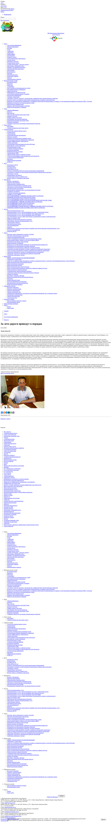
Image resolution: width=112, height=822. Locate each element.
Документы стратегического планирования (19, 187)
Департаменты (11, 134)
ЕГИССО (10, 162)
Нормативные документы (14, 175)
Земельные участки (9, 477)
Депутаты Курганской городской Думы (18, 114)
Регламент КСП (11, 168)
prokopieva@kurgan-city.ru (12, 811)
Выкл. (13, 8)
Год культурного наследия (11, 470)
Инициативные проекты (14, 79)
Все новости (7, 431)
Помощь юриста (8, 508)
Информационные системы (15, 151)
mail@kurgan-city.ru (10, 803)
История (9, 48)
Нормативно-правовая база (14, 295)
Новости (9, 111)
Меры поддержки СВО (13, 218)
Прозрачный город (12, 74)
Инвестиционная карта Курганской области (19, 262)
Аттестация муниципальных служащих (18, 94)
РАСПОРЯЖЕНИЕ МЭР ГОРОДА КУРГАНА (20, 204)
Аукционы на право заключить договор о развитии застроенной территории (28, 249)
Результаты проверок (13, 150)
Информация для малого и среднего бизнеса (16, 479)
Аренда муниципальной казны (16, 237)
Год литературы (8, 471)
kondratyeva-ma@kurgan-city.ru (13, 816)
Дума (5, 108)
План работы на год (12, 169)
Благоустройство (8, 461)
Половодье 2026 (8, 507)
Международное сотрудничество (13, 486)
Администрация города (10, 433)
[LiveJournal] (9, 413)
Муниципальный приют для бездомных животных (18, 492)
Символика (10, 51)
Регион (6, 519)
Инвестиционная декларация (15, 264)
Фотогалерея (10, 70)
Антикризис (7, 452)
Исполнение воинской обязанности (14, 480)
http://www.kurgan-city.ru (7, 373)
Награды (9, 73)
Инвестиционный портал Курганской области (20, 277)
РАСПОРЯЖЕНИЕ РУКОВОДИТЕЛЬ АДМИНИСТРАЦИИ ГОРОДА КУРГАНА (30, 206)
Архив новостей (8, 526)
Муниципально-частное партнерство (17, 283)
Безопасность (7, 458)
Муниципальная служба (10, 80)
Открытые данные (9, 299)
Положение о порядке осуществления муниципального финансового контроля (29, 172)
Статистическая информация (15, 157)
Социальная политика (10, 449)
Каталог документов (13, 181)
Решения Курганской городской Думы (18, 120)
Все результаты (5, 20)
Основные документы (13, 191)
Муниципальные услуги (11, 489)
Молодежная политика (10, 488)
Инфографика (11, 54)
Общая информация (12, 46)
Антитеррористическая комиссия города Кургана (21, 144)
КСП (5, 163)
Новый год (7, 496)
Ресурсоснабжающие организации (16, 281)
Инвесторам (7, 256)
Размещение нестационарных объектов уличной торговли (23, 247)
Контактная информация (14, 95)
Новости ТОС (8, 493)
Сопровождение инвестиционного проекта (19, 271)
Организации (11, 55)
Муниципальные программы (15, 188)
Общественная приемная (14, 160)
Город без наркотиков (10, 451)
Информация (7, 14)
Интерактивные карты (13, 302)
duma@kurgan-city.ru (10, 807)
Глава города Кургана (10, 434)
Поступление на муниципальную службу (18, 88)
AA (2, 5)
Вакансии (10, 83)
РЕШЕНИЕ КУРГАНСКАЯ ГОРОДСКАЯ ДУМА (21, 197)
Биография (10, 126)
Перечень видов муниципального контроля (19, 219)
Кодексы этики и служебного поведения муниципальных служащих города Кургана (31, 100)
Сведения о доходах (12, 173)
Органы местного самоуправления (13, 501)
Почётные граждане (12, 61)
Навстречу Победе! (9, 455)
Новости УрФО (8, 495)
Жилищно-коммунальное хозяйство (14, 448)
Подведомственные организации (16, 135)
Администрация (8, 129)
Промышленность (9, 511)
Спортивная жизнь (9, 439)
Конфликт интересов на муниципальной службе (20, 103)
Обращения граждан (9, 286)
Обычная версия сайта (7, 10)
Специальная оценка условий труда (17, 176)
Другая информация (13, 225)
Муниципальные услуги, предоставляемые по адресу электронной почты (27, 212)
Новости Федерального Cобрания (16, 107)
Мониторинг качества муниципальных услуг (20, 221)
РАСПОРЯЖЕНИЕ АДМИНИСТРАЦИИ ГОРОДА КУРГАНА (24, 202)
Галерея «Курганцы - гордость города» (18, 64)
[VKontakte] (2, 413)
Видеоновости (11, 72)
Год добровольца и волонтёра (12, 468)
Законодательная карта (13, 296)
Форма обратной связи (13, 280)
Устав (8, 49)
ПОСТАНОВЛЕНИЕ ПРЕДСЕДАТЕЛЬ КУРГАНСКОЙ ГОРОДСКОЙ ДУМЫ (29, 200)
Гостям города (11, 60)
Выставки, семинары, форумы (15, 275)
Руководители (11, 132)
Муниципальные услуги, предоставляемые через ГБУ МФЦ (24, 215)
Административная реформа (15, 148)
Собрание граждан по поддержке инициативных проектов (23, 123)
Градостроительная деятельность (16, 58)
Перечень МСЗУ (11, 231)
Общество (7, 499)
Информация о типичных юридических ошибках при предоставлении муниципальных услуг (33, 228)
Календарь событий (12, 76)
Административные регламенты (16, 193)
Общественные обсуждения (12, 498)
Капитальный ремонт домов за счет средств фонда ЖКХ (23, 240)
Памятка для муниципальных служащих (18, 106)
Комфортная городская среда (12, 483)
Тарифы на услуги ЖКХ (14, 194)
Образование (7, 442)
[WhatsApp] (11, 413)
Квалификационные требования (16, 89)
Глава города (7, 125)
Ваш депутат (10, 113)
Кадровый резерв (12, 82)
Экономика (10, 52)
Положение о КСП (12, 165)
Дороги (6, 437)
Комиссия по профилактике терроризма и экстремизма (19, 482)
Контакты (10, 159)
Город (5, 43)
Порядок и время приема (14, 289)
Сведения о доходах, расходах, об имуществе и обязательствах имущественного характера (32, 98)
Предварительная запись (14, 224)
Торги (5, 233)
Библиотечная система (10, 459)
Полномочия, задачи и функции (16, 145)
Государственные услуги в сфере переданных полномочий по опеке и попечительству (31, 216)
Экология (6, 523)
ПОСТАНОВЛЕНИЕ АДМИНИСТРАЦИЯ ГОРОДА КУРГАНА (25, 196)
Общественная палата (10, 443)
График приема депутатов (14, 117)
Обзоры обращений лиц (14, 292)
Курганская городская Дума (12, 436)
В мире (6, 462)
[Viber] (13, 413)
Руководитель (11, 166)
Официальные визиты (10, 502)
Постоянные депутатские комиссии (17, 119)
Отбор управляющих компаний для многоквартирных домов (24, 238)
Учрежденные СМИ (12, 153)
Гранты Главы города (10, 446)
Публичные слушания (10, 514)
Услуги (6, 209)
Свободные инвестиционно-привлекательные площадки (23, 272)
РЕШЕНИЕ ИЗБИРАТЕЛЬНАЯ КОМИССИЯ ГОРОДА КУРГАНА (26, 207)
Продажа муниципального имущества (18, 235)
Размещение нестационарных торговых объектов (21, 246)
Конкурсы (10, 85)
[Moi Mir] (6, 413)
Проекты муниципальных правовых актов (19, 138)
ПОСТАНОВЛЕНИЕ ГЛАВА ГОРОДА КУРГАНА (21, 199)
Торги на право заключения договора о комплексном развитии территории (28, 250)
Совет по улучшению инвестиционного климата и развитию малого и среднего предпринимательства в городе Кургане (41, 261)
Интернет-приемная (12, 122)
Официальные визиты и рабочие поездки (18, 154)
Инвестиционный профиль (14, 284)
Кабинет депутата (12, 116)
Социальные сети (12, 298)
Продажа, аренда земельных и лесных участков (20, 234)
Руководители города (13, 63)
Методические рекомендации (15, 104)
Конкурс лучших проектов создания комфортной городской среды (22, 485)
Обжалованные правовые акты (16, 184)
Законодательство (12, 91)
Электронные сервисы (13, 222)
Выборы (6, 467)
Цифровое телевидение (10, 522)
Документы (7, 179)
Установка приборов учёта (11, 520)
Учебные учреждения (13, 97)
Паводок (6, 504)
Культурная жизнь (9, 440)
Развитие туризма (9, 517)
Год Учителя (7, 473)
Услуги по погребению (13, 230)
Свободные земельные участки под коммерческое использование (25, 252)
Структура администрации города (16, 131)
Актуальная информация (14, 45)
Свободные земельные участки (16, 255)
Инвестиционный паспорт (14, 265)
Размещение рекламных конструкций (17, 241)
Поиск (6, 305)
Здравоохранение (9, 476)
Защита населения (12, 142)
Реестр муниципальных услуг (15, 210)
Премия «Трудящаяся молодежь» (16, 67)
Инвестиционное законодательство (17, 269)
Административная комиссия (12, 457)
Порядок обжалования (13, 182)
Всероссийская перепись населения (14, 465)
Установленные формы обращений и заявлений (20, 139)
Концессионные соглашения (15, 243)
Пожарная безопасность (10, 505)
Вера (5, 464)
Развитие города (11, 57)
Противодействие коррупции (15, 69)
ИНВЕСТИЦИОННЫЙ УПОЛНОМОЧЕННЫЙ (21, 258)
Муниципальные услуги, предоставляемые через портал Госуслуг (25, 213)
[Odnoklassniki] (4, 413)
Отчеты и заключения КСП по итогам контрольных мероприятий (25, 170)
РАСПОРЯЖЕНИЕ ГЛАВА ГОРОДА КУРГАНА (21, 203)
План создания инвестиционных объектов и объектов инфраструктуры (27, 268)
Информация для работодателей (16, 92)
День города (7, 474)
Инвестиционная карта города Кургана (18, 266)
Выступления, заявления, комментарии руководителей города (21, 524)
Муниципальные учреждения (12, 490)
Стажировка (10, 86)
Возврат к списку (5, 418)
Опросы (9, 77)
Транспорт (7, 445)
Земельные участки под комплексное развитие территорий (23, 253)
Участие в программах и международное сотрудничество (23, 156)
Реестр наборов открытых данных (16, 300)
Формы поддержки (12, 274)
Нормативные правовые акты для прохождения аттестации (23, 190)
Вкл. (10, 8)
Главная (6, 311)
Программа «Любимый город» (15, 66)
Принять (103, 819)
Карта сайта (10, 308)
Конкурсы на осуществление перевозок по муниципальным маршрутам (27, 244)
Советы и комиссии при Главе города (17, 128)
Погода (6, 454)
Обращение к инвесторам (14, 259)
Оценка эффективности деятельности (17, 141)
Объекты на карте (12, 137)
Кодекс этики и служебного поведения (18, 178)
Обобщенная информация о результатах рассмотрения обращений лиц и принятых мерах (32, 293)
